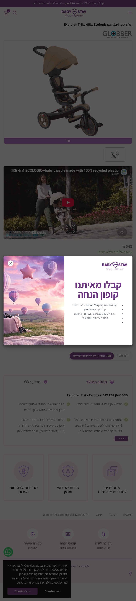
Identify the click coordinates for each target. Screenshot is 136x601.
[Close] (10, 263)
